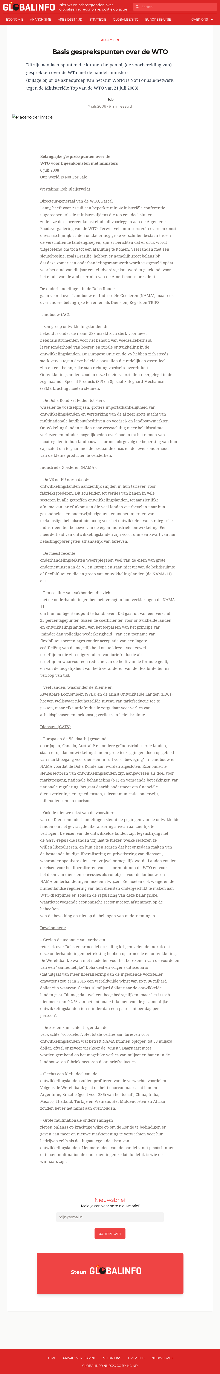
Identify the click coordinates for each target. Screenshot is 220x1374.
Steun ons (112, 1358)
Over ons (136, 1358)
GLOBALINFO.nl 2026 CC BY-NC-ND (110, 1366)
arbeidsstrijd (70, 19)
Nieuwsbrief (162, 1358)
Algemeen (110, 40)
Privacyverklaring (79, 1358)
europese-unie (158, 19)
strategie (97, 19)
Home (51, 1358)
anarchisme (40, 19)
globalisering (125, 19)
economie (14, 19)
